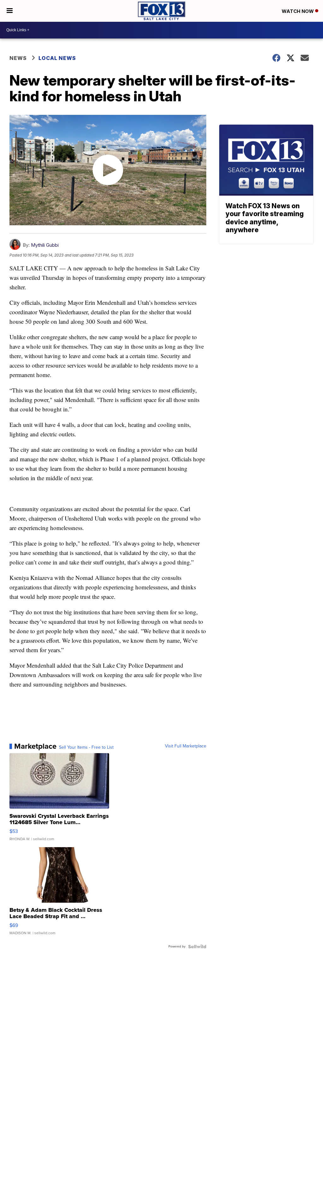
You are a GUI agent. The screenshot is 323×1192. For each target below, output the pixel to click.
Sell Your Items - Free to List (86, 747)
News (18, 58)
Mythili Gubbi (45, 245)
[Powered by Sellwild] (197, 946)
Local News (57, 58)
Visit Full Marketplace (185, 746)
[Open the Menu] (10, 11)
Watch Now (298, 11)
